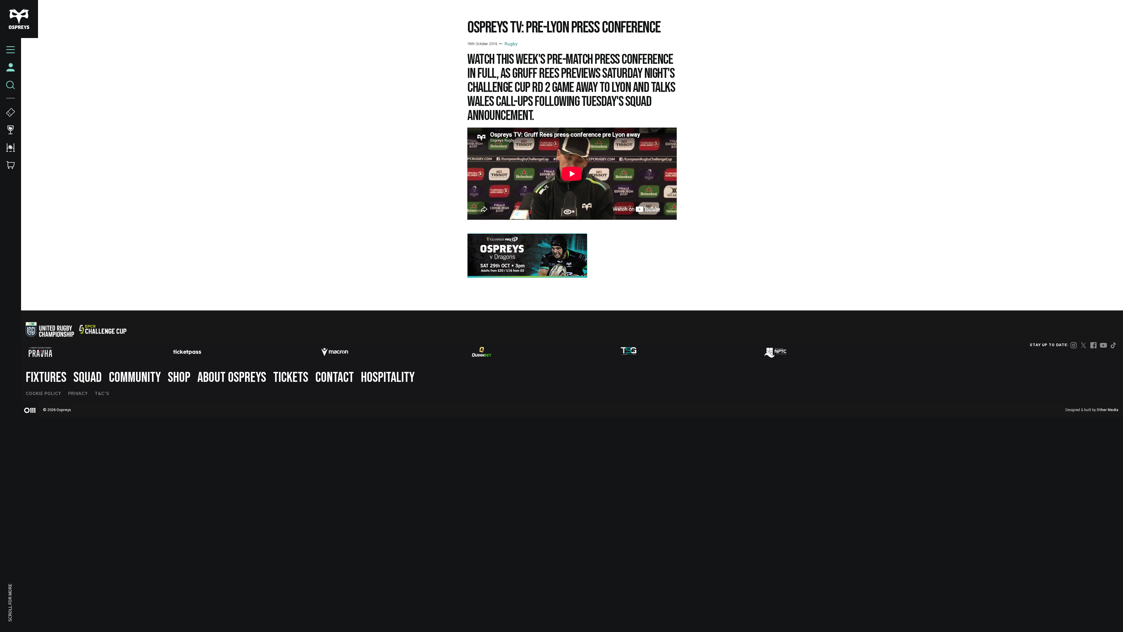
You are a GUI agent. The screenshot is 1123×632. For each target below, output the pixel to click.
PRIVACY (78, 394)
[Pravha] (40, 352)
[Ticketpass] (187, 352)
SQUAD (87, 377)
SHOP (179, 377)
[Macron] (334, 352)
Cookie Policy (43, 394)
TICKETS (290, 377)
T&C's (102, 394)
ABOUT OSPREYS (231, 377)
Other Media (1107, 410)
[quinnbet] (481, 352)
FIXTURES (46, 377)
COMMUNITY (135, 377)
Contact (334, 377)
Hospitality (388, 377)
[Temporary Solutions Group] (628, 352)
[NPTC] (775, 352)
